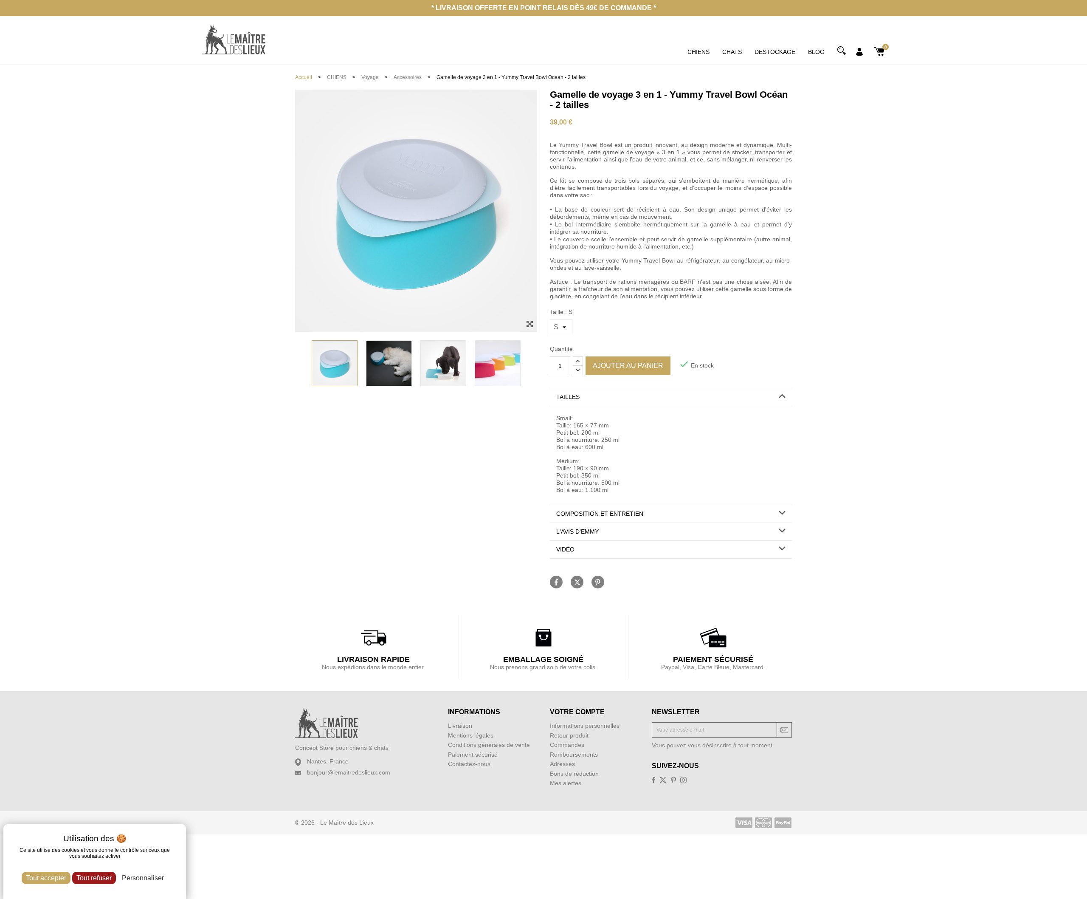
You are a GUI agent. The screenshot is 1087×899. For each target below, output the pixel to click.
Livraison (460, 725)
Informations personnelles (585, 725)
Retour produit (569, 735)
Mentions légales (470, 735)
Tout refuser (94, 878)
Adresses (562, 763)
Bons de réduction (574, 773)
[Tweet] (577, 582)
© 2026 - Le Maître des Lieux (334, 822)
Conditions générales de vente (489, 744)
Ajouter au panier (628, 365)
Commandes (567, 744)
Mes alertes (565, 783)
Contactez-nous (469, 763)
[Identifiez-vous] (859, 51)
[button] (671, 397)
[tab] (671, 397)
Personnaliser (143, 878)
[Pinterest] (597, 582)
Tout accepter (46, 878)
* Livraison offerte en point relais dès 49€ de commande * (543, 7)
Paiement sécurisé (473, 754)
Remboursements (574, 754)
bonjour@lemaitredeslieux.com (348, 772)
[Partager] (556, 582)
